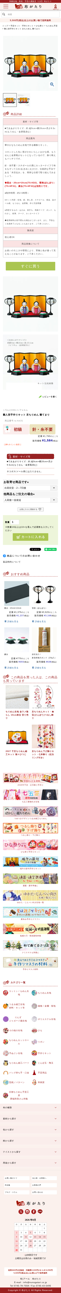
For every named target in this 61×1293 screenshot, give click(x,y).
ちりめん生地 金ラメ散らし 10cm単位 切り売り (17, 714)
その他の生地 (16, 1030)
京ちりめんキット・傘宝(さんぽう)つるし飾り (43, 714)
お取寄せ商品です (17, 482)
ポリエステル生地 (47, 1019)
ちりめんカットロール (19, 1042)
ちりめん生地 (44, 993)
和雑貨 (41, 1082)
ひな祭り (40, 26)
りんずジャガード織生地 (18, 1019)
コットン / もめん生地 (19, 993)
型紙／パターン (17, 1082)
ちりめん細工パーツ (19, 1063)
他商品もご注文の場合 (20, 494)
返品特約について (12, 562)
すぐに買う (30, 266)
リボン (41, 1042)
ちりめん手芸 (52, 26)
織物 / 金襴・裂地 (47, 1006)
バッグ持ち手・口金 (19, 1072)
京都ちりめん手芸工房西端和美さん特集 (19, 1095)
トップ (5, 26)
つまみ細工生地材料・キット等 (17, 1006)
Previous (8, 68)
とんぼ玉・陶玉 (45, 1063)
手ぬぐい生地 (16, 1053)
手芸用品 (42, 1072)
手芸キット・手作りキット (22, 26)
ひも (40, 1030)
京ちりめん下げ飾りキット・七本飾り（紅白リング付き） (43, 754)
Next (52, 68)
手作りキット (44, 1053)
